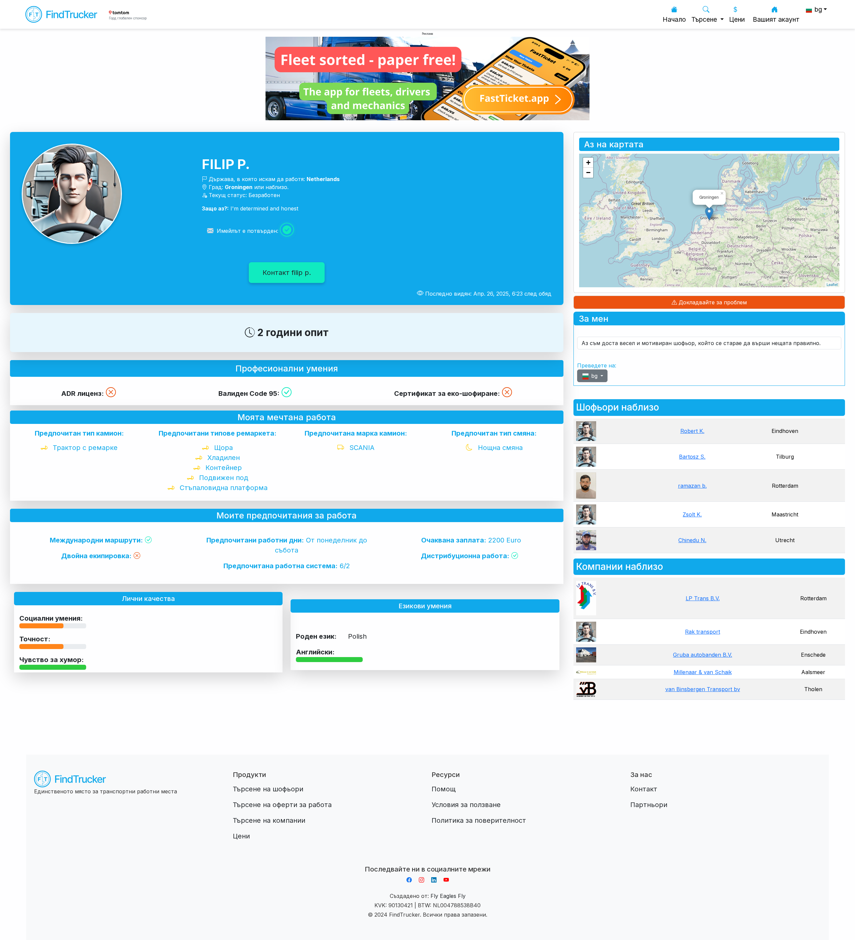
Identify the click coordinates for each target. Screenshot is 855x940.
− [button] (588, 172)
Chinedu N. (692, 540)
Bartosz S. (692, 456)
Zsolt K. (692, 514)
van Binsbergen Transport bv (702, 689)
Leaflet (832, 284)
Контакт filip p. (287, 273)
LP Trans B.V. (703, 598)
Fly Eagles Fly (448, 896)
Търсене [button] (705, 19)
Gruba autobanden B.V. (702, 654)
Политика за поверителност (479, 820)
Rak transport (702, 631)
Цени (737, 19)
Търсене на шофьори (268, 789)
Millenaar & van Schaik (703, 672)
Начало (674, 19)
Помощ (444, 789)
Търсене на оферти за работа (282, 805)
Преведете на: (596, 365)
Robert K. (692, 431)
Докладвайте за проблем (712, 302)
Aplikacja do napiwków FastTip (427, 861)
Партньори (648, 805)
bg (594, 375)
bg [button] (817, 9)
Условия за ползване (466, 805)
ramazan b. (692, 485)
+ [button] (588, 162)
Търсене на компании (269, 820)
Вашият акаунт (776, 19)
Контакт (643, 789)
